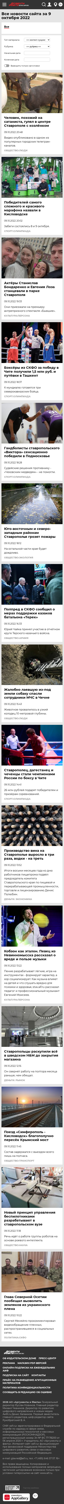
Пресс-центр (47, 1358)
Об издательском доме (19, 1358)
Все (6, 26)
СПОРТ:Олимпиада (17, 231)
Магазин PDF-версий (32, 1363)
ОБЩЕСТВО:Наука (16, 1245)
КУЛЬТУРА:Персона (17, 316)
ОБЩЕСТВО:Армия (16, 638)
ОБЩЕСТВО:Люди (16, 150)
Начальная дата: (12, 53)
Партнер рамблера (31, 1488)
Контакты (39, 1375)
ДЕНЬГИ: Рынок (14, 1080)
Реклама (9, 1363)
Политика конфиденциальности (26, 1387)
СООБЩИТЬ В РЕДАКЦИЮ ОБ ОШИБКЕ (27, 1392)
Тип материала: (12, 40)
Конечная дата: (12, 59)
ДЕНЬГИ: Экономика (18, 899)
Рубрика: (8, 46)
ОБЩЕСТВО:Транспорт (19, 1161)
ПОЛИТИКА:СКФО (15, 1337)
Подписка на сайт (16, 1375)
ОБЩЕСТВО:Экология (18, 557)
